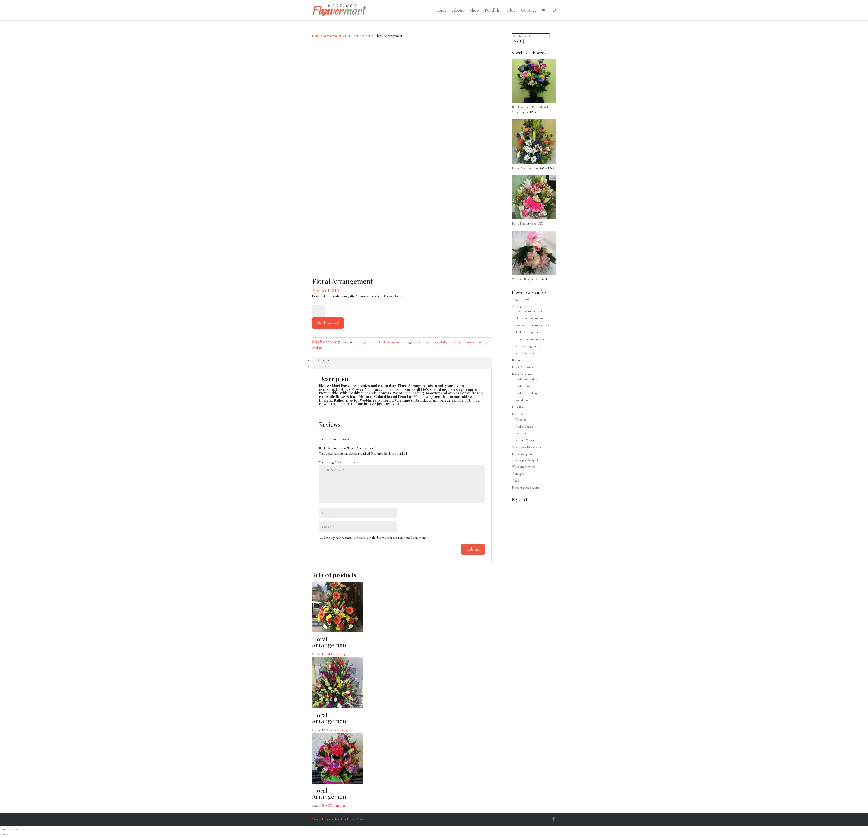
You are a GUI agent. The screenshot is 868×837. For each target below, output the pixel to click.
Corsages (518, 474)
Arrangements (332, 36)
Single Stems (520, 299)
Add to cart (328, 323)
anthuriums (420, 342)
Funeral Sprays (524, 440)
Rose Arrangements (528, 311)
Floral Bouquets (522, 454)
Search (518, 41)
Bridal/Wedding (522, 374)
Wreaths (520, 420)
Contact (528, 11)
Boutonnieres (521, 360)
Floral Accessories (523, 367)
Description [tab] (324, 360)
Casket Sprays (524, 427)
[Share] (10, 829)
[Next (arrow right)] (6, 834)
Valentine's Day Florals (526, 447)
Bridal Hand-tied (526, 379)
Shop (474, 11)
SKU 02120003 (330, 721)
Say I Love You (524, 353)
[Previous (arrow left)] (2, 834)
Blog (511, 11)
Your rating (327, 462)
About (458, 11)
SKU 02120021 (330, 797)
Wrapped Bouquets (527, 460)
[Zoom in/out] (2, 829)
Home (440, 11)
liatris (451, 342)
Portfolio (493, 11)
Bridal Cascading (526, 393)
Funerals (517, 414)
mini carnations (466, 342)
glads (442, 342)
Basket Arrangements (529, 339)
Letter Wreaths (525, 433)
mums (482, 342)
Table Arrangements (529, 332)
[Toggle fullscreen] (6, 829)
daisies (434, 342)
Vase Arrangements (528, 346)
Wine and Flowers (523, 467)
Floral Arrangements (359, 36)
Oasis (515, 481)
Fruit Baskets (520, 407)
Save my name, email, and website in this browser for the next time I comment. (375, 538)
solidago (317, 347)
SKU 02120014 (330, 645)
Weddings (521, 400)
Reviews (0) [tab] (324, 366)
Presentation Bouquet (526, 488)
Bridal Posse (523, 386)
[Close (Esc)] (15, 829)
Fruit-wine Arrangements (532, 325)
